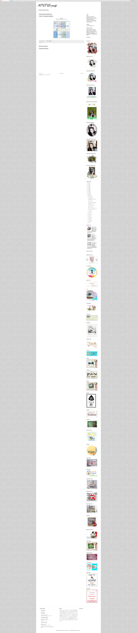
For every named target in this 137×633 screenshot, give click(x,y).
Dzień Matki (72, 612)
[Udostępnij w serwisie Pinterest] (50, 41)
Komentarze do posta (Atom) (46, 74)
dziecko (62, 612)
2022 (88, 185)
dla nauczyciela (72, 611)
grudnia (89, 195)
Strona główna (62, 73)
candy (42, 42)
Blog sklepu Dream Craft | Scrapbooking (47, 626)
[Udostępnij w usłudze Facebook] (49, 41)
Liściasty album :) (94, 226)
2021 (88, 186)
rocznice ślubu (67, 618)
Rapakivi (61, 618)
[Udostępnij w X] (48, 41)
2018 (88, 190)
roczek (63, 618)
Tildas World (43, 612)
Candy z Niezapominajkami (92, 202)
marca (89, 218)
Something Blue (43, 613)
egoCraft (61, 613)
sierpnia (89, 212)
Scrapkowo (71, 618)
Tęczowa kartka (90, 201)
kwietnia (89, 217)
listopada (89, 196)
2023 (88, 184)
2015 (88, 194)
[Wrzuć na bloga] (47, 41)
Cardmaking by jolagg (44, 617)
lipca (89, 213)
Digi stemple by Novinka (44, 619)
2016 (88, 193)
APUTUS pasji (47, 5)
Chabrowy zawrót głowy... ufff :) (92, 208)
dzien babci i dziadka (67, 612)
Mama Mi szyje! (43, 624)
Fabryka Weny (70, 613)
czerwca (89, 214)
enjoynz (69, 630)
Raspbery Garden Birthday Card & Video (46, 615)
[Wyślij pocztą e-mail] (46, 41)
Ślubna (42, 627)
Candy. (66, 19)
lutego (89, 219)
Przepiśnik (42, 620)
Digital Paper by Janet (65, 611)
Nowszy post (41, 73)
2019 (88, 189)
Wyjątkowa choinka (93, 234)
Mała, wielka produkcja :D (92, 209)
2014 (88, 222)
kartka (73, 614)
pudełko (74, 616)
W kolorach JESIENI (91, 205)
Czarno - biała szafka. (44, 622)
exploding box (65, 613)
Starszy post (82, 73)
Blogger (79, 630)
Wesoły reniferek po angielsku (94, 242)
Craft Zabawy (43, 610)
